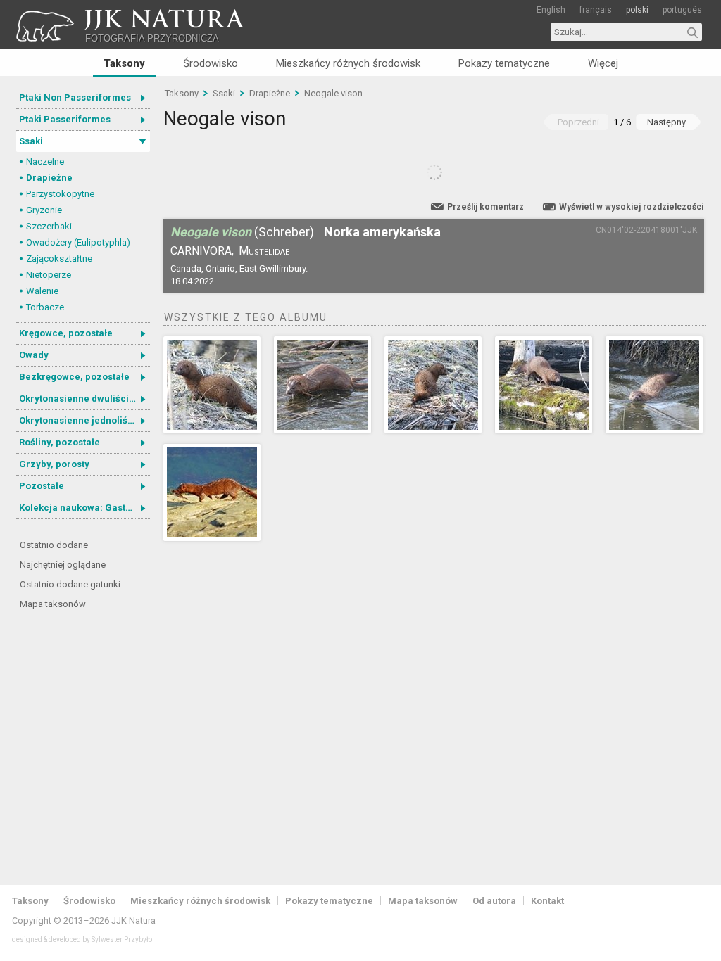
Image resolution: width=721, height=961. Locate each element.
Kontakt (547, 901)
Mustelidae (264, 250)
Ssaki (31, 141)
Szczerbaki (49, 226)
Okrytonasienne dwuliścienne (84, 398)
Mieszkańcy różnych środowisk (348, 63)
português (682, 10)
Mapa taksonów (53, 604)
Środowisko (210, 63)
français (595, 10)
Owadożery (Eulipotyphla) (78, 242)
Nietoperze (48, 274)
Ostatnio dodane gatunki (70, 584)
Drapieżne (49, 177)
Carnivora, (202, 250)
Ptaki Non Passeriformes (75, 97)
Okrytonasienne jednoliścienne (84, 420)
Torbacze (45, 307)
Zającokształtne (59, 258)
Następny (666, 122)
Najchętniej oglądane (63, 564)
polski (637, 10)
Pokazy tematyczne (504, 63)
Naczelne (45, 161)
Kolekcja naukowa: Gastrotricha (84, 507)
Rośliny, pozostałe (59, 442)
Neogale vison (333, 93)
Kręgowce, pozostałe (66, 333)
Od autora (494, 901)
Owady (34, 355)
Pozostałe (41, 485)
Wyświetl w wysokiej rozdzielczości (631, 207)
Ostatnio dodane (54, 545)
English (551, 10)
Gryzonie (44, 210)
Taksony (124, 63)
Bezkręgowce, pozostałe (74, 376)
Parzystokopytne (60, 194)
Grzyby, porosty (54, 464)
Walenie (42, 291)
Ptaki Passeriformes (65, 119)
